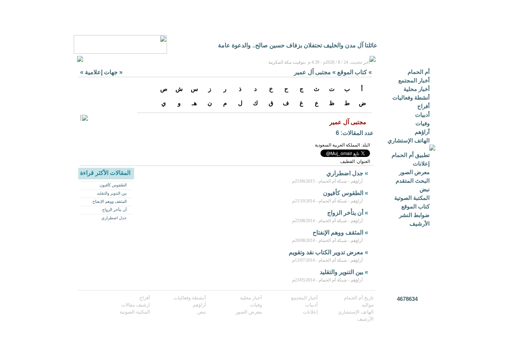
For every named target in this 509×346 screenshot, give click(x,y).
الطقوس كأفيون (113, 185)
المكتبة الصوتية (412, 198)
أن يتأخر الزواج (114, 209)
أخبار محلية (417, 89)
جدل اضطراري (114, 218)
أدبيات (422, 114)
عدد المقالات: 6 (355, 133)
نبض (425, 189)
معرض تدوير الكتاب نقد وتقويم (326, 252)
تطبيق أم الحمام (411, 155)
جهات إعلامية (101, 72)
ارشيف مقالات (135, 305)
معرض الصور (414, 172)
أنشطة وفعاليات (411, 97)
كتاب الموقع (415, 206)
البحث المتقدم (413, 180)
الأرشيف (420, 223)
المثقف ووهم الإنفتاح (109, 201)
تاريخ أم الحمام (359, 298)
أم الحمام (419, 72)
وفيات (422, 123)
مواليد (367, 305)
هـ (194, 103)
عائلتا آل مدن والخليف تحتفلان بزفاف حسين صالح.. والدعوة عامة (297, 45)
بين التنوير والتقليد (112, 193)
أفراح (423, 106)
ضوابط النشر (414, 215)
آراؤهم (422, 132)
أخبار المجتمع (414, 80)
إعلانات (421, 163)
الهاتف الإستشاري (409, 140)
